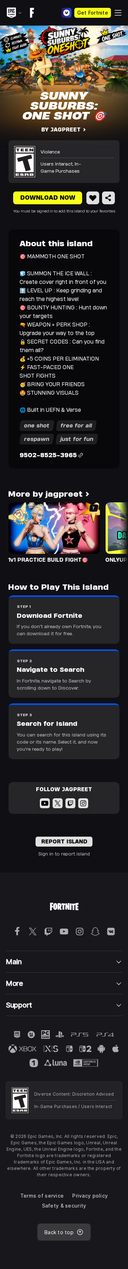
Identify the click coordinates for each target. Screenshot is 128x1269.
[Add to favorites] (92, 197)
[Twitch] (70, 803)
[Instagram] (83, 803)
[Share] (108, 197)
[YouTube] (45, 803)
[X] (58, 803)
